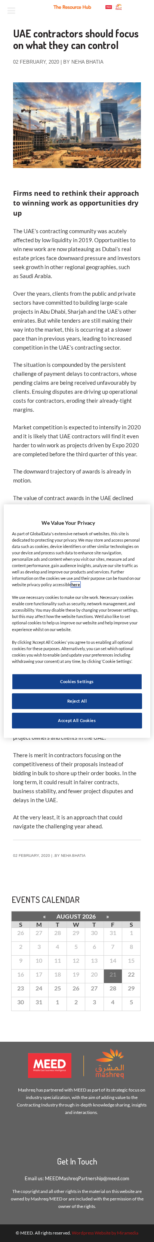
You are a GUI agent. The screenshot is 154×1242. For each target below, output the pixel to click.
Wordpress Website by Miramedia (105, 1233)
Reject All (77, 700)
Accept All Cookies (77, 720)
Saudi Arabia (35, 276)
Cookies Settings (77, 681)
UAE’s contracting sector (89, 347)
